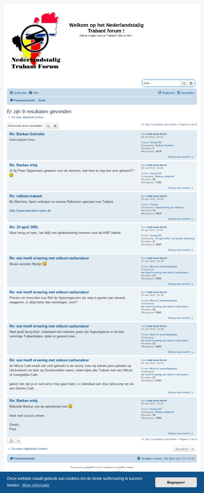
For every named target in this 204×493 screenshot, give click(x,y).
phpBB (89, 467)
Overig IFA (156, 142)
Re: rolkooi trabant (25, 196)
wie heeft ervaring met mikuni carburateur (164, 272)
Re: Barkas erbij (23, 165)
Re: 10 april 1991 (23, 227)
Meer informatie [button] (36, 485)
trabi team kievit (157, 134)
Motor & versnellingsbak (163, 266)
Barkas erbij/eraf (164, 176)
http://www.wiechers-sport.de (30, 210)
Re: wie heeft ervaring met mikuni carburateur (49, 258)
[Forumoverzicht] (36, 40)
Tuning (154, 204)
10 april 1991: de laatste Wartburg (175, 238)
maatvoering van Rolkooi (169, 207)
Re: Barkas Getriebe (27, 134)
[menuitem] (33, 93)
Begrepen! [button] (176, 482)
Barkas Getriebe (164, 145)
